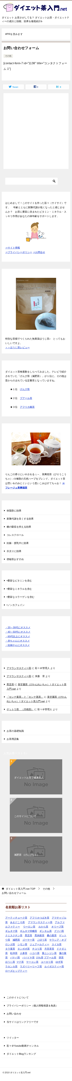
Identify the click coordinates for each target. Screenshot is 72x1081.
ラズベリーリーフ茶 (31, 966)
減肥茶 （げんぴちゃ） (26, 854)
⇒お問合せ (39, 252)
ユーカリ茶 (47, 961)
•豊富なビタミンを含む (19, 580)
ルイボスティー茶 (54, 966)
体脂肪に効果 (14, 510)
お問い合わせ (14, 1013)
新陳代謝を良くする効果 (20, 518)
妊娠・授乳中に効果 (18, 543)
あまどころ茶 (17, 922)
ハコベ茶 (34, 953)
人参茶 (23, 953)
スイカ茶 (57, 944)
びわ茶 (39, 957)
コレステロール (15, 535)
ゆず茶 (59, 961)
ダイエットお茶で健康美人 (29, 777)
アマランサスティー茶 (19, 668)
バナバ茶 (15, 957)
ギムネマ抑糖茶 (28, 931)
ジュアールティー (39, 944)
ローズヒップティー (16, 970)
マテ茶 (20, 961)
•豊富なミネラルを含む (19, 588)
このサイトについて (25, 816)
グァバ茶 (59, 931)
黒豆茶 (10, 684)
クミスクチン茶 (13, 935)
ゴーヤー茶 (28, 939)
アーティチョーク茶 (16, 917)
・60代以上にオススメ (17, 636)
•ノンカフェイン (16, 605)
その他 (8, 56)
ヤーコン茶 (32, 961)
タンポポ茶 (23, 948)
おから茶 (43, 926)
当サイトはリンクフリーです (22, 1021)
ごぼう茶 (42, 939)
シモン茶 (22, 944)
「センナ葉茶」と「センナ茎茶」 (25, 696)
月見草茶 (49, 948)
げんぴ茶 (25, 389)
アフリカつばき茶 (39, 917)
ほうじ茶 (10, 961)
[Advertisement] (36, 131)
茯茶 (61, 957)
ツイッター (13, 1037)
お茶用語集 (13, 739)
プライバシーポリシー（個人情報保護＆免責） (32, 1005)
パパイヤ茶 (28, 957)
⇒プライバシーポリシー (18, 252)
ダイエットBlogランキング (21, 1053)
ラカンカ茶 (11, 966)
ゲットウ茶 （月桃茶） (20, 709)
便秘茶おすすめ (15, 559)
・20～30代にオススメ (17, 627)
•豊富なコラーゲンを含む (20, 596)
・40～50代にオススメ (17, 631)
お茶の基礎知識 (15, 730)
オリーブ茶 (57, 926)
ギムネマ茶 (11, 931)
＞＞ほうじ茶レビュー (17, 347)
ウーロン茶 (29, 926)
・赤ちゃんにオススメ (17, 640)
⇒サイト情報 (12, 247)
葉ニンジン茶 (49, 953)
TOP (20, 888)
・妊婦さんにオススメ (17, 645)
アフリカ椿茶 (27, 407)
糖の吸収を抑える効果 (19, 526)
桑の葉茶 (52, 935)
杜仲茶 (13, 953)
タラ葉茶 (10, 948)
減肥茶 (16, 939)
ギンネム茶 (45, 931)
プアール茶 (26, 398)
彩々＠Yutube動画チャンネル (23, 1045)
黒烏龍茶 (39, 935)
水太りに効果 (14, 551)
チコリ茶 (37, 948)
